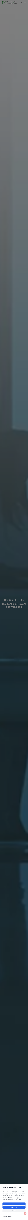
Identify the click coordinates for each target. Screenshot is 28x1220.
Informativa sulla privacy (7, 1216)
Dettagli (14, 1210)
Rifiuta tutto (14, 1207)
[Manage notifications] (25, 1213)
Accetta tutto (14, 1204)
